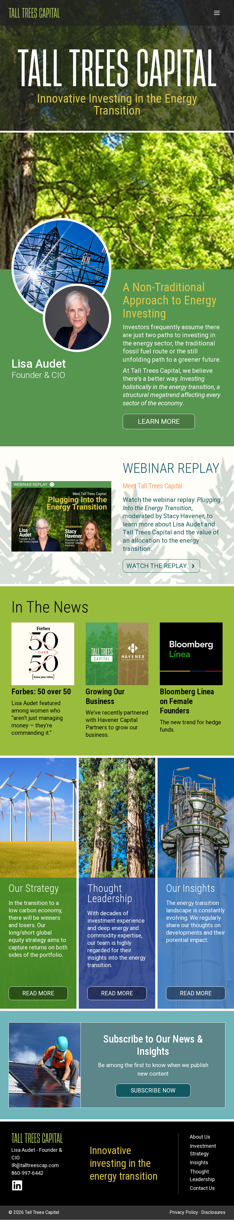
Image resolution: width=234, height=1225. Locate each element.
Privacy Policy (184, 1212)
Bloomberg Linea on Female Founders (187, 701)
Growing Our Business (105, 696)
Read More (38, 993)
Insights (199, 1162)
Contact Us (202, 1188)
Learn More (159, 422)
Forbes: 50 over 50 (41, 691)
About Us (200, 1137)
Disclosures (213, 1212)
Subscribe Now (153, 1090)
